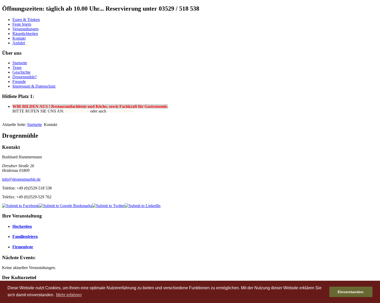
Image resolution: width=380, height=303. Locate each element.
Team (16, 67)
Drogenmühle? (24, 77)
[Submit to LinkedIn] (143, 205)
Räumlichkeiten (25, 33)
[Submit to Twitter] (108, 205)
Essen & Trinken (26, 19)
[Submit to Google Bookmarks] (65, 205)
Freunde (19, 81)
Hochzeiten (22, 226)
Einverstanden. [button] (351, 292)
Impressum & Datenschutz (34, 86)
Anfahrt (18, 43)
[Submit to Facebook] (20, 205)
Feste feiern (21, 24)
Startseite (19, 63)
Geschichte (21, 72)
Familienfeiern (25, 236)
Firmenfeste (22, 247)
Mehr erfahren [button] (69, 295)
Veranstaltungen (25, 29)
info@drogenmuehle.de (21, 179)
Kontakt (19, 38)
